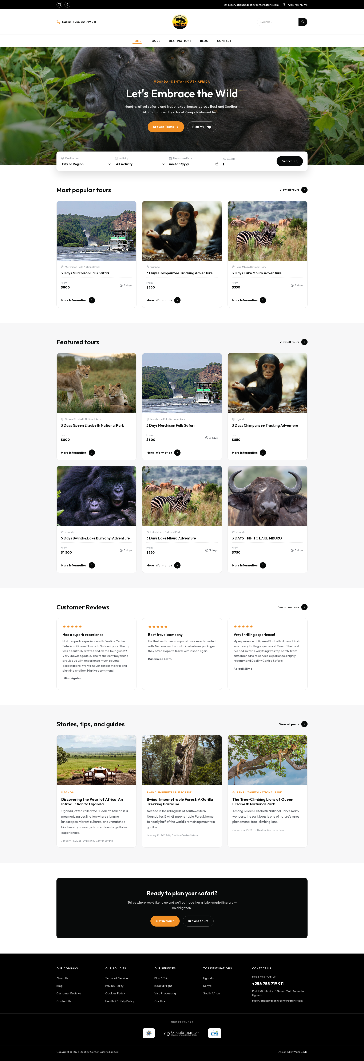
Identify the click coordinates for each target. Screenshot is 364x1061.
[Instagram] (59, 5)
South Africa (211, 993)
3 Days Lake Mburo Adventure (256, 273)
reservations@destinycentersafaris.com (253, 4)
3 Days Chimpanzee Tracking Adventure (179, 273)
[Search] (302, 22)
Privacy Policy (114, 986)
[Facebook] (67, 5)
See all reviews (288, 607)
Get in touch (165, 921)
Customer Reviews (68, 993)
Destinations (180, 41)
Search (287, 161)
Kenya (207, 986)
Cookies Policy (115, 993)
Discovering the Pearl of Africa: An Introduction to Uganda (92, 801)
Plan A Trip (161, 978)
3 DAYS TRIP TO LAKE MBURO (257, 538)
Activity (123, 158)
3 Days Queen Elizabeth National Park (92, 425)
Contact (224, 41)
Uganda (208, 978)
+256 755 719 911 (298, 4)
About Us (62, 978)
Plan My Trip (201, 127)
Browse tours (198, 921)
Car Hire (160, 1001)
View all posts (289, 724)
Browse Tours (163, 127)
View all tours (289, 190)
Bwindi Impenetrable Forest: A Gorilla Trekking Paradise (180, 801)
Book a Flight (163, 986)
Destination (72, 158)
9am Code (301, 1051)
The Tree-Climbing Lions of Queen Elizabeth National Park (262, 801)
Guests (231, 158)
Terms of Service (116, 978)
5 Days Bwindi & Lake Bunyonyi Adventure (95, 538)
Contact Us (63, 1001)
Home (137, 41)
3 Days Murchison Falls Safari (85, 273)
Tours (155, 41)
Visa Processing (165, 993)
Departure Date (182, 158)
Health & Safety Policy (119, 1001)
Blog (204, 41)
